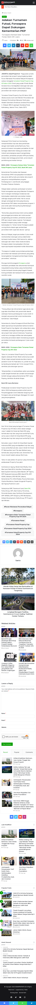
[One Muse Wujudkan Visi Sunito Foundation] (7, 795)
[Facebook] (4, 541)
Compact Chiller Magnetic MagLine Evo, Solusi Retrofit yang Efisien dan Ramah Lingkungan (8, 667)
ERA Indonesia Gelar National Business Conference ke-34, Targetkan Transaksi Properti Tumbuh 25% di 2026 (26, 643)
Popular (16, 752)
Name (3, 713)
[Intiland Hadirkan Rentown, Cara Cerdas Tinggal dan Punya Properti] (7, 760)
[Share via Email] (28, 541)
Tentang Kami (14, 992)
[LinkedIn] (11, 541)
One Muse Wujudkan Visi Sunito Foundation (17, 7)
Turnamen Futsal (18, 520)
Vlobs (26, 989)
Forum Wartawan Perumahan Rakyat (18, 507)
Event (9, 13)
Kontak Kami (22, 992)
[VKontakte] (25, 541)
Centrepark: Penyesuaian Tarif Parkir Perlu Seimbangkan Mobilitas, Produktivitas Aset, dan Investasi (22, 783)
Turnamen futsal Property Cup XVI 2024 (18, 533)
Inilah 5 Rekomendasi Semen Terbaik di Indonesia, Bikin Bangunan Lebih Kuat (23, 903)
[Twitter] (7, 541)
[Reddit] (21, 541)
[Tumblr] (14, 541)
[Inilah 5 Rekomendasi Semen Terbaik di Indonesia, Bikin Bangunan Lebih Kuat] (6, 904)
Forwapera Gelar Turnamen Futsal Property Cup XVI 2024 (18, 515)
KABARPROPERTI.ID (20, 986)
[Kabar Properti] (8, 2)
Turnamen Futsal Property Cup (18, 524)
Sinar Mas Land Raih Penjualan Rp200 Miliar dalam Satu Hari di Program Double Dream (23, 923)
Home (5, 13)
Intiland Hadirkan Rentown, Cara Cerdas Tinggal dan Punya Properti (22, 760)
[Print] (32, 541)
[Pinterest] (18, 541)
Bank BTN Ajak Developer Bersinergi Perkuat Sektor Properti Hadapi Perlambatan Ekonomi (9, 642)
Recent (5, 752)
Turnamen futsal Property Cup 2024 (18, 528)
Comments (29, 752)
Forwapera (22, 263)
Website (3, 727)
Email (3, 720)
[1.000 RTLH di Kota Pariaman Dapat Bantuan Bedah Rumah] (6, 895)
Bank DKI (27, 488)
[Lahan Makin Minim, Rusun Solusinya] (6, 932)
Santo (5, 40)
